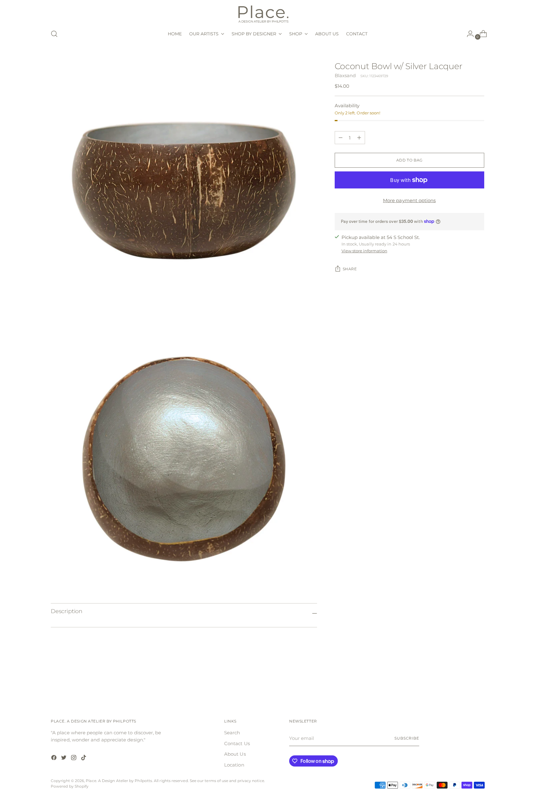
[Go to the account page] (468, 34)
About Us (235, 754)
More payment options (409, 200)
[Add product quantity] (340, 137)
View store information (364, 250)
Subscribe (406, 738)
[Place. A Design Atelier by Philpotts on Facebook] (54, 758)
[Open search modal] (54, 34)
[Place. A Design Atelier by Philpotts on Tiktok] (84, 758)
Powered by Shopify (70, 786)
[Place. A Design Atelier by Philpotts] (267, 13)
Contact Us (237, 743)
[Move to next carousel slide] (479, 681)
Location (234, 765)
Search (232, 733)
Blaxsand (345, 75)
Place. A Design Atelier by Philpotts (119, 781)
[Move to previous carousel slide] (464, 681)
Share (350, 269)
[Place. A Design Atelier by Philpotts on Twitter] (64, 758)
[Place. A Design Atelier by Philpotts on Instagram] (74, 758)
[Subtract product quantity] (359, 137)
